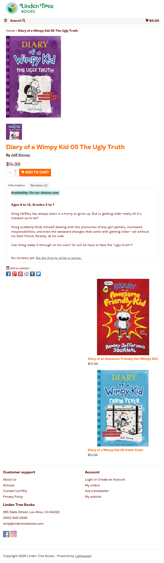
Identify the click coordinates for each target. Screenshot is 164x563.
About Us (9, 479)
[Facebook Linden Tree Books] (6, 534)
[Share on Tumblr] (32, 273)
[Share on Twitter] (38, 273)
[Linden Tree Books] (42, 9)
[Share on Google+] (14, 273)
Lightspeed (83, 556)
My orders (92, 485)
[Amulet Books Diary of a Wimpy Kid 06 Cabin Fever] (123, 408)
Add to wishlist (19, 268)
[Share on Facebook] (8, 273)
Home (10, 31)
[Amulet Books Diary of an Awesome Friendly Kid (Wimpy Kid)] (123, 317)
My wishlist (93, 497)
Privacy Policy (13, 497)
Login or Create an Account (105, 479)
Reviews (39, 185)
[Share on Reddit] (26, 273)
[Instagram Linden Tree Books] (13, 534)
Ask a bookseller (97, 491)
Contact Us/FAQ (15, 491)
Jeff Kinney (20, 155)
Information (16, 185)
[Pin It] (20, 273)
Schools (8, 485)
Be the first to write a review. (59, 258)
